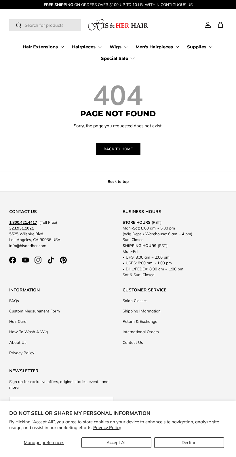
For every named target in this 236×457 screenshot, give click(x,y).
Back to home (118, 149)
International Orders (141, 331)
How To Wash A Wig (28, 331)
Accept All (116, 442)
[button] (220, 24)
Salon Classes (135, 300)
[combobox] (45, 25)
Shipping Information (142, 310)
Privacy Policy (107, 427)
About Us (17, 342)
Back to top (118, 181)
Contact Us (133, 342)
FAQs (14, 300)
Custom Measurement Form (34, 310)
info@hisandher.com (27, 245)
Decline (189, 442)
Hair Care (17, 321)
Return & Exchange (140, 321)
